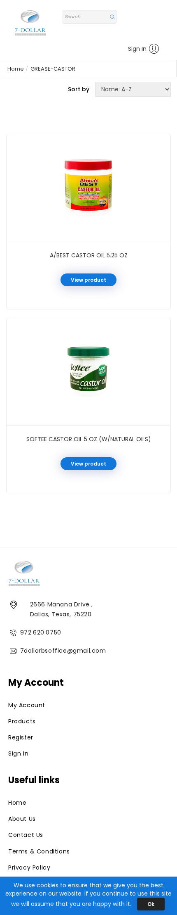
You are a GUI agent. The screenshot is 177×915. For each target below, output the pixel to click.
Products (22, 721)
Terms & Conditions (39, 851)
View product (88, 279)
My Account (26, 705)
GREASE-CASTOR (52, 69)
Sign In (137, 49)
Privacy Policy (29, 867)
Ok (150, 904)
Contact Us (25, 835)
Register (20, 737)
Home (15, 69)
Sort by (78, 89)
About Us (22, 819)
